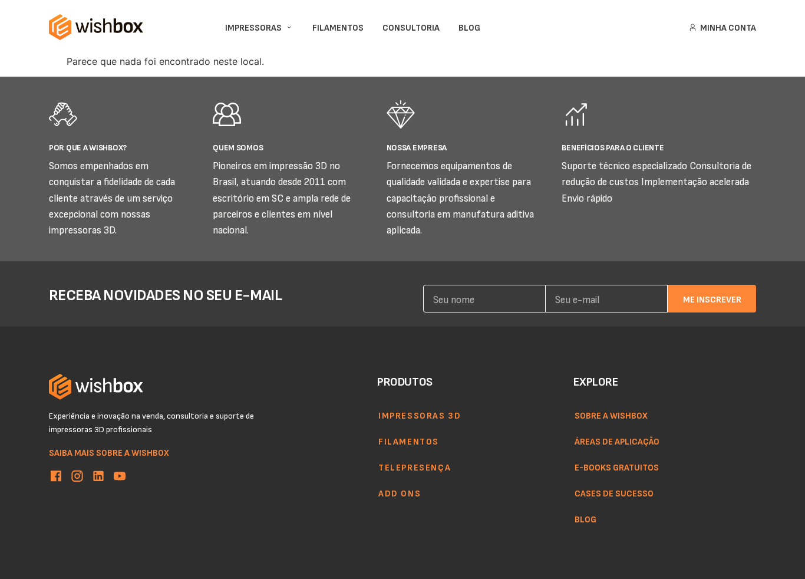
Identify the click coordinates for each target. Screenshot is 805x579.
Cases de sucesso (614, 493)
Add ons (399, 493)
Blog (585, 519)
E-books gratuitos (617, 467)
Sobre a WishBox (611, 415)
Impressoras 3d (419, 415)
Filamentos (408, 441)
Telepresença (414, 467)
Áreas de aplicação (617, 441)
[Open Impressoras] (289, 27)
